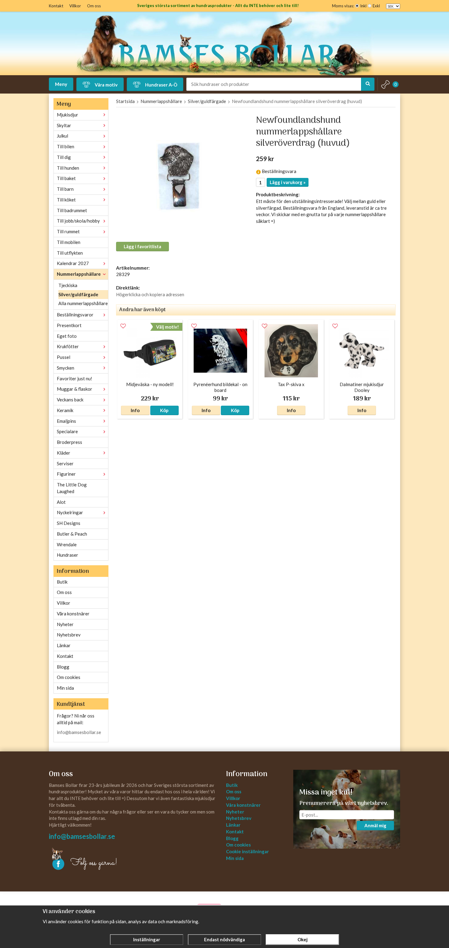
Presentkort (69, 325)
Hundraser (67, 555)
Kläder (63, 453)
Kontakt (56, 5)
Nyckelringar (70, 512)
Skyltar (64, 125)
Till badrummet (72, 210)
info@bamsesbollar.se (79, 732)
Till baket (66, 178)
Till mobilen (68, 242)
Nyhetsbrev (69, 634)
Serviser (65, 463)
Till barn (65, 189)
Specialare (67, 431)
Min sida (65, 688)
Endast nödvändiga (224, 939)
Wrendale (67, 544)
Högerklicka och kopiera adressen (150, 294)
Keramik (65, 410)
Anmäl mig (375, 825)
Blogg (63, 667)
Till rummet (68, 231)
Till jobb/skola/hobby (78, 220)
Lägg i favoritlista (142, 246)
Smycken (65, 368)
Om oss (94, 5)
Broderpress (69, 442)
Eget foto (67, 336)
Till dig (64, 157)
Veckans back (70, 399)
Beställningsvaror (75, 314)
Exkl (376, 5)
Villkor (75, 5)
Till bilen (65, 146)
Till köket (66, 199)
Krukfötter (68, 346)
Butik (62, 582)
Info (135, 410)
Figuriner (66, 474)
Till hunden (68, 168)
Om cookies (68, 677)
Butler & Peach (72, 534)
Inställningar (146, 939)
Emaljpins (66, 421)
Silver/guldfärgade (78, 294)
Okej (303, 939)
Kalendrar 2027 (73, 263)
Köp (164, 410)
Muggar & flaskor (74, 389)
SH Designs (68, 523)
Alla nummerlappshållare (83, 303)
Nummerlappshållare (79, 274)
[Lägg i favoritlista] (123, 326)
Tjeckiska (67, 285)
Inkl (363, 5)
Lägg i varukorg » (287, 182)
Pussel (63, 357)
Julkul (62, 135)
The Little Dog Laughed (72, 488)
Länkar (64, 645)
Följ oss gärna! (94, 863)
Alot (61, 502)
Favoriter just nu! (74, 378)
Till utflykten (70, 253)
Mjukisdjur (67, 114)
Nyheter (65, 624)
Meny (61, 84)
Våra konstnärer (73, 613)
